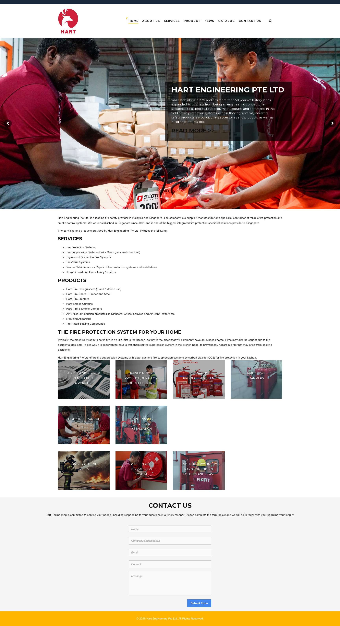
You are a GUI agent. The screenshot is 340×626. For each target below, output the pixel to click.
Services (172, 21)
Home (133, 21)
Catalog (226, 21)
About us (151, 21)
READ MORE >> (193, 130)
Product (192, 21)
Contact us (250, 21)
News (209, 21)
